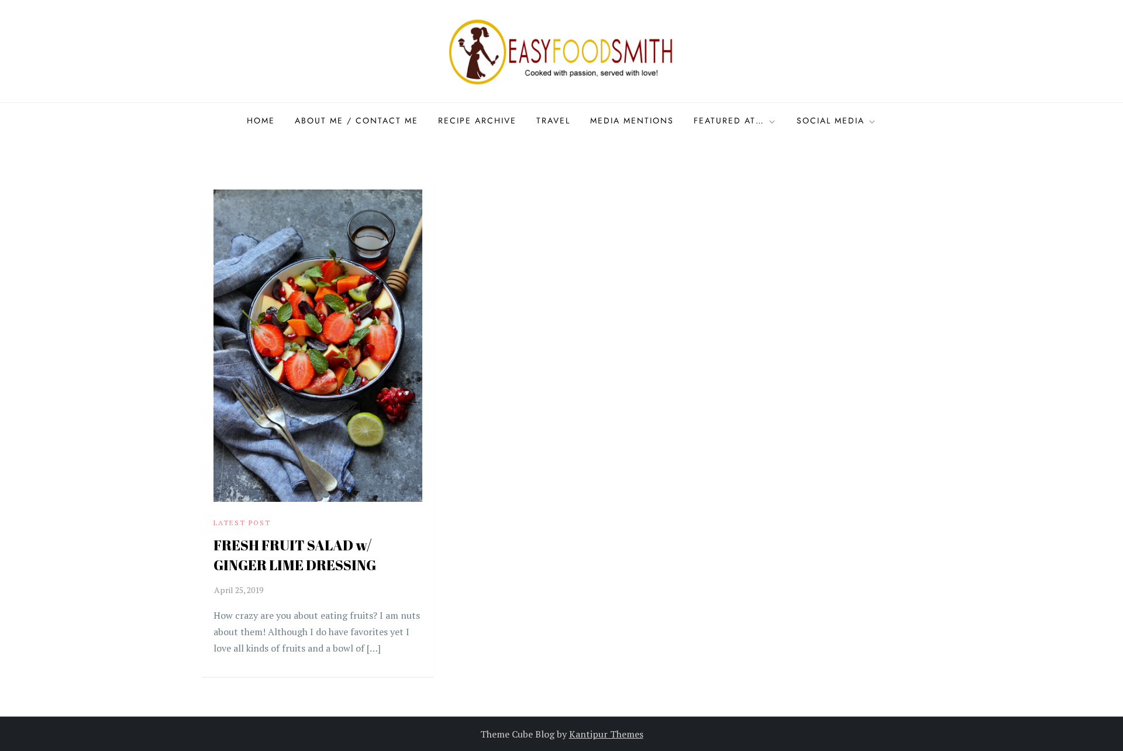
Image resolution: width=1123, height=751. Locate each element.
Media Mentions (632, 120)
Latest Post (242, 522)
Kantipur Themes (606, 734)
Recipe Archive (477, 120)
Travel (553, 120)
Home (261, 120)
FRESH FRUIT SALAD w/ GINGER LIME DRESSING (294, 555)
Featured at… (729, 120)
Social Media (830, 120)
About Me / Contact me (356, 120)
